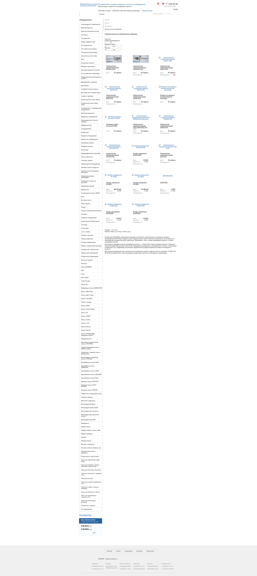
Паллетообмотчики (87, 157)
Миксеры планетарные (88, 66)
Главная (83, 14)
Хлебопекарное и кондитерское (90, 24)
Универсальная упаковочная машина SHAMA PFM (166, 126)
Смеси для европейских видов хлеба (90, 460)
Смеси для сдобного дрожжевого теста (91, 482)
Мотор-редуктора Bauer (88, 404)
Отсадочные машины (87, 63)
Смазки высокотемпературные (90, 221)
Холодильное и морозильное (90, 249)
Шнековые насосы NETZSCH (90, 381)
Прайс (146, 14)
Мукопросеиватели (87, 28)
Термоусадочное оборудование (90, 164)
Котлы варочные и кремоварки (90, 73)
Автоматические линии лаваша (90, 99)
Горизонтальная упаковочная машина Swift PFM (166, 155)
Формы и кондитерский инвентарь (91, 246)
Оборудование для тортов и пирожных (89, 120)
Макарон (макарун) (86, 434)
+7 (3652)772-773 (167, 566)
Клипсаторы (84, 150)
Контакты (139, 14)
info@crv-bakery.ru (111, 559)
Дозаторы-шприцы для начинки (90, 70)
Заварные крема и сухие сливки (91, 430)
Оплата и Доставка (133, 10)
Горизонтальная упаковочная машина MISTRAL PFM (112, 67)
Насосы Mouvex (86, 326)
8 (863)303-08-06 (125, 566)
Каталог (102, 14)
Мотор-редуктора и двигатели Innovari (90, 415)
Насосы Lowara (85, 319)
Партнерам (129, 14)
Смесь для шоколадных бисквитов (88, 501)
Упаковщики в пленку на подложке (88, 181)
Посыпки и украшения (87, 444)
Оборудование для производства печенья (91, 77)
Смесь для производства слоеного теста (88, 496)
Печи (82, 59)
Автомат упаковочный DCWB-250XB (139, 154)
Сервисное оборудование (88, 217)
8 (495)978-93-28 (97, 569)
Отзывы (108, 10)
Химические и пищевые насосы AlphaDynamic (90, 353)
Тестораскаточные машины (89, 52)
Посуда (83, 207)
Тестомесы (84, 35)
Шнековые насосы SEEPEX (89, 390)
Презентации (111, 14)
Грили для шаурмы (87, 260)
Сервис (120, 14)
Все (129, 231)
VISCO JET (84, 284)
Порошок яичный (86, 441)
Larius (83, 274)
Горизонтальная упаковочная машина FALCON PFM (112, 155)
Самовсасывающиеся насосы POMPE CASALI (90, 348)
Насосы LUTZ (85, 323)
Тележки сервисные (87, 239)
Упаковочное (85, 132)
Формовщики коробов (87, 186)
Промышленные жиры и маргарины (88, 452)
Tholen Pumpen (85, 281)
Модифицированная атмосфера (90, 153)
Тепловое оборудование (88, 242)
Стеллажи (84, 224)
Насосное (84, 263)
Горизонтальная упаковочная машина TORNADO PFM (139, 67)
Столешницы (85, 228)
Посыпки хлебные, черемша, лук (91, 448)
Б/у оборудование (86, 509)
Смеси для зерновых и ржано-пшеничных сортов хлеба (90, 465)
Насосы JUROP (85, 316)
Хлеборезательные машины (89, 89)
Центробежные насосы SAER (90, 371)
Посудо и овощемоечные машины (91, 210)
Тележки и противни (87, 96)
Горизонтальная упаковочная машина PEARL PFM (139, 96)
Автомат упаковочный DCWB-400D (139, 212)
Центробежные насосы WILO (90, 378)
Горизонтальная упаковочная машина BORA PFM (112, 96)
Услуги (118, 551)
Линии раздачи (85, 203)
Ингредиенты (85, 423)
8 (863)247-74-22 (125, 569)
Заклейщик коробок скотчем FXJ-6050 (112, 125)
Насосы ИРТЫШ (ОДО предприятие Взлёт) (88, 334)
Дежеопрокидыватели (87, 113)
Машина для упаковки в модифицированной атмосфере (167, 96)
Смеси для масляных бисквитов (91, 470)
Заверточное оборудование (89, 139)
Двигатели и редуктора (88, 400)
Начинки (83, 437)
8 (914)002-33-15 (153, 569)
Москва (176, 9)
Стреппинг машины (87, 160)
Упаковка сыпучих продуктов (90, 167)
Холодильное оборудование (89, 256)
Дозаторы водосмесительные (90, 31)
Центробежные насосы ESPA (90, 362)
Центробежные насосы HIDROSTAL (88, 366)
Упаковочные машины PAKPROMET (87, 176)
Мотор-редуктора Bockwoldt (89, 407)
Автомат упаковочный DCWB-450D (112, 212)
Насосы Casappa (86, 302)
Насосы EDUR (85, 305)
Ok (100, 533)
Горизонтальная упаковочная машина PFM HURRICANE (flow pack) (140, 127)
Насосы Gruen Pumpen (88, 309)
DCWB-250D (163, 182)
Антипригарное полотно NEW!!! (90, 193)
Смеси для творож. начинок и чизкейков (90, 487)
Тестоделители (85, 38)
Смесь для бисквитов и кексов (90, 492)
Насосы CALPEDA (86, 298)
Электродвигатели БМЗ (88, 419)
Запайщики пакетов (87, 146)
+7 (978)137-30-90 (167, 569)
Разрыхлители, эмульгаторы (90, 456)
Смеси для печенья (87, 478)
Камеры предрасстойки (88, 42)
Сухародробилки (86, 129)
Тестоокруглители (86, 45)
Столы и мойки (85, 232)
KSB (82, 270)
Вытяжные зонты (86, 200)
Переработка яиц (86, 125)
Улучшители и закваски (88, 505)
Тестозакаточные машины (89, 49)
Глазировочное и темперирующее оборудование (91, 108)
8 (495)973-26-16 (97, 566)
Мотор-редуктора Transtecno (89, 411)
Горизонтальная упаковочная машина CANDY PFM (166, 67)
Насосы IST (84, 312)
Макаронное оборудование (89, 116)
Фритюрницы (85, 85)
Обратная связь (147, 10)
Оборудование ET (86, 339)
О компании (128, 551)
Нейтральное (85, 189)
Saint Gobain (85, 277)
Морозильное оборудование (89, 253)
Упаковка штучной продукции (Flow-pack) (90, 171)
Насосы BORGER (86, 267)
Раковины (84, 214)
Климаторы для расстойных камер (89, 103)
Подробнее (109, 75)
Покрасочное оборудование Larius (91, 393)
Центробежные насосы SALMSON (91, 374)
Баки (82, 196)
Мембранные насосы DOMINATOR (91, 288)
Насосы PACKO (86, 330)
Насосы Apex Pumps (87, 295)
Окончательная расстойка (89, 56)
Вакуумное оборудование (89, 136)
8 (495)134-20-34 (111, 566)
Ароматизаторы (85, 426)
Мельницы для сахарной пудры (90, 92)
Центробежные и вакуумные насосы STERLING (89, 358)
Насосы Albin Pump (87, 291)
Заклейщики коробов (87, 143)
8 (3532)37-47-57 (139, 566)
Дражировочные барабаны (89, 82)
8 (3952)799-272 (152, 566)
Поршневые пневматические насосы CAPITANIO (89, 343)
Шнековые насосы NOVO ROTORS (88, 385)
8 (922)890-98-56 (139, 569)
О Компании (93, 14)
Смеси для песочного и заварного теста (91, 474)
